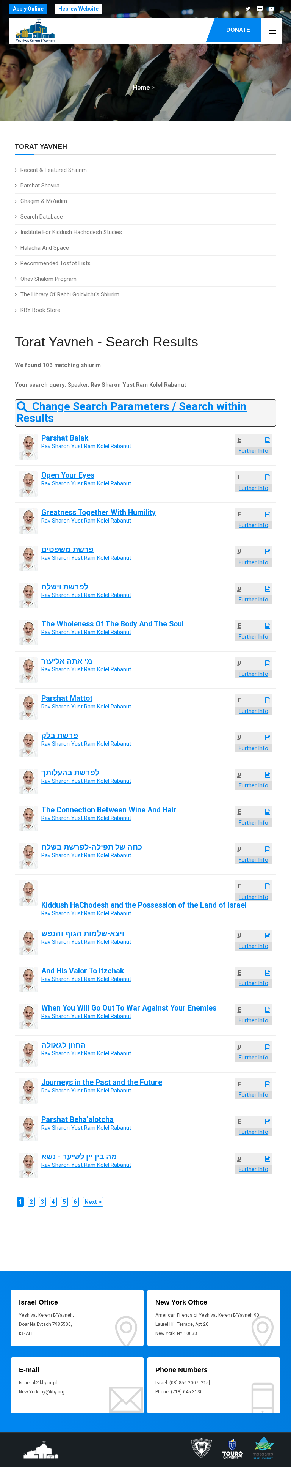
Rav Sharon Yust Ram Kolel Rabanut (86, 446)
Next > (93, 1201)
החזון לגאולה (63, 1045)
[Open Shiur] (267, 440)
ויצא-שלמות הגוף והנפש (82, 933)
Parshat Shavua (39, 185)
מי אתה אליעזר (66, 661)
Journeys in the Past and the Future (101, 1082)
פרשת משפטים (67, 549)
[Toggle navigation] (272, 31)
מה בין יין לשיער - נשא (79, 1156)
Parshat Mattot (66, 698)
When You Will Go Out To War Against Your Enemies (128, 1008)
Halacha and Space (44, 247)
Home (141, 87)
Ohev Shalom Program (48, 278)
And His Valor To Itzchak (82, 970)
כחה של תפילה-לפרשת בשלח (91, 847)
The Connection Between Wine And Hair (109, 810)
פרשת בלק (59, 735)
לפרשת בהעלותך (70, 772)
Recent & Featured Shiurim (53, 170)
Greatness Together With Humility (98, 512)
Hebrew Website (78, 9)
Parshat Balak (64, 438)
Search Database (41, 216)
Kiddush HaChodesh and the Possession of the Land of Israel (144, 905)
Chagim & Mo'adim (43, 201)
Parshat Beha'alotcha (77, 1119)
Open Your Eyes (67, 475)
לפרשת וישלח (64, 586)
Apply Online (28, 9)
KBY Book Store (40, 310)
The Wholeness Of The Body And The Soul (112, 624)
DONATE (238, 30)
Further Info (253, 450)
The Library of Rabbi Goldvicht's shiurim (69, 294)
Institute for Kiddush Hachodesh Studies (71, 232)
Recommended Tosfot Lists (55, 263)
